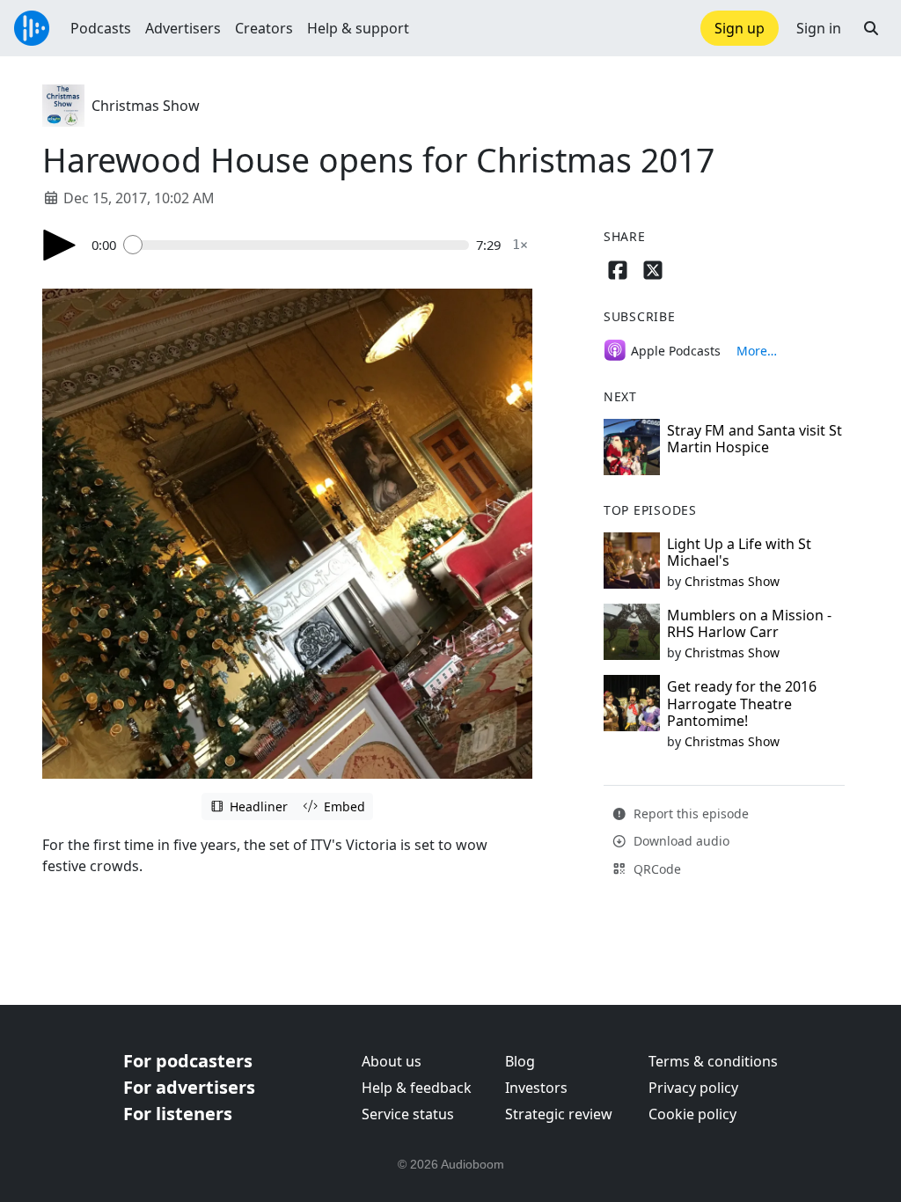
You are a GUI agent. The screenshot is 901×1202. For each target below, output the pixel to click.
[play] (59, 245)
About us (391, 1061)
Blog (520, 1061)
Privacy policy (693, 1087)
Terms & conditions (713, 1061)
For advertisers (189, 1087)
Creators (264, 28)
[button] (871, 28)
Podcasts (100, 28)
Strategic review (558, 1114)
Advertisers (183, 28)
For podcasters (188, 1061)
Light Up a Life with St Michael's (739, 552)
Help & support (358, 28)
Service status (408, 1114)
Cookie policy (692, 1114)
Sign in (818, 28)
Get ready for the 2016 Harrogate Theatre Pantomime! (742, 703)
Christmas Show (146, 105)
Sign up (739, 28)
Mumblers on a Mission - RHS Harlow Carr (749, 623)
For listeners (177, 1113)
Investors (536, 1087)
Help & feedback (417, 1087)
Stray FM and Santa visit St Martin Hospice (754, 439)
